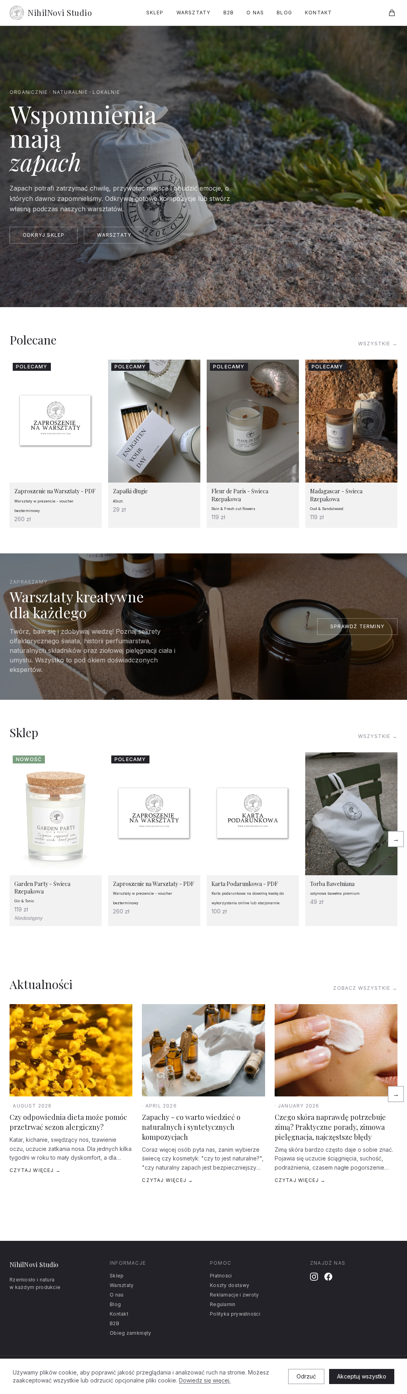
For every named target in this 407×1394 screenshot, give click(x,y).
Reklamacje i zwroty (234, 1295)
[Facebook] (328, 1277)
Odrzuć (306, 1376)
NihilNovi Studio (60, 12)
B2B (228, 13)
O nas (255, 13)
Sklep (155, 13)
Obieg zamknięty (130, 1333)
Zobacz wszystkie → (365, 988)
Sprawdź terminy (357, 626)
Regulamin (223, 1304)
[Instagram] (314, 1277)
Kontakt (318, 13)
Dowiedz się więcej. (205, 1380)
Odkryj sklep (43, 235)
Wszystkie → (377, 344)
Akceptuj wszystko (361, 1376)
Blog (284, 13)
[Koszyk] (391, 12)
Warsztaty (193, 13)
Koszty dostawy (229, 1285)
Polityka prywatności (235, 1314)
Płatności (221, 1276)
